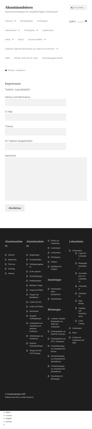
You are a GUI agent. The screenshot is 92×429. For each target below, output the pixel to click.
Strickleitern (34, 311)
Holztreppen (29, 30)
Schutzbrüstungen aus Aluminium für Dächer (58, 348)
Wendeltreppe (26, 21)
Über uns (11, 264)
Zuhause (9, 21)
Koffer (7, 58)
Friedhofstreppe (35, 281)
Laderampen (47, 30)
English (9, 418)
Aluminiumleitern (19, 7)
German (9, 415)
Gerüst (21, 39)
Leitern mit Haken (36, 306)
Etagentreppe (34, 255)
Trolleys (54, 262)
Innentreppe (42, 21)
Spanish (9, 422)
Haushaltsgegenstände (52, 58)
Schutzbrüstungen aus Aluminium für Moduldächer (58, 358)
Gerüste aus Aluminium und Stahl (78, 340)
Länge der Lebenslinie (82, 256)
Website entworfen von (14, 397)
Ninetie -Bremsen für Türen (26, 58)
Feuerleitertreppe (35, 276)
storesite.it (29, 397)
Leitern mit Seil (35, 302)
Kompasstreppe (35, 259)
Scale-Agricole (35, 271)
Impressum (12, 259)
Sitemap (11, 273)
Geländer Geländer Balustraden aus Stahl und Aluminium (30, 49)
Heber (7, 39)
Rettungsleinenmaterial (82, 266)
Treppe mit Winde (36, 290)
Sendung (11, 269)
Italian (8, 412)
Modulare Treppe (36, 285)
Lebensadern (11, 30)
